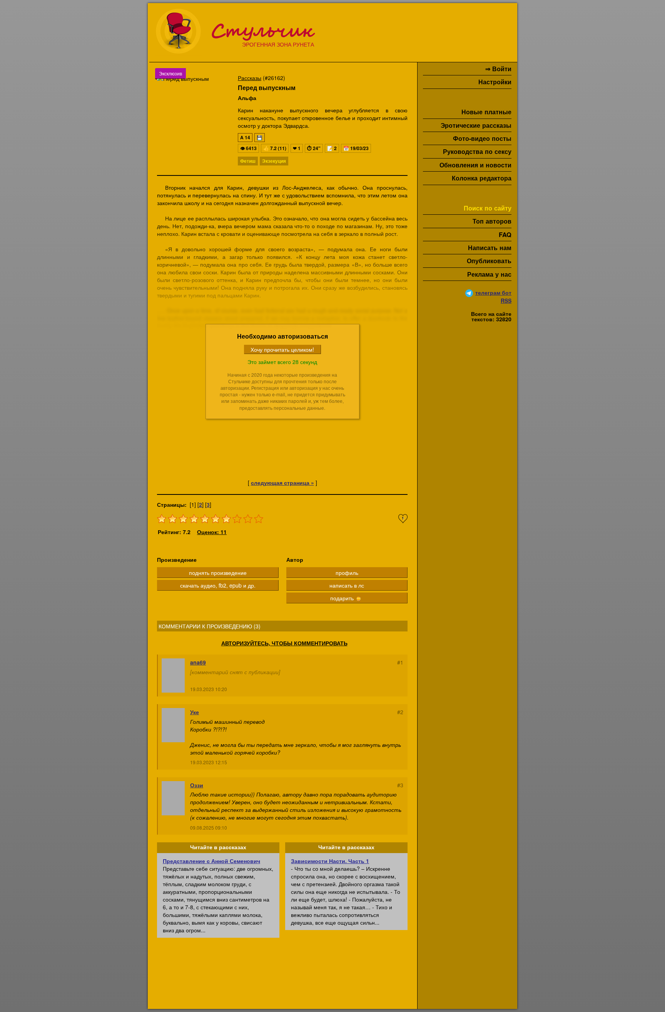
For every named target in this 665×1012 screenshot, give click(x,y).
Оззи (196, 785)
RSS (506, 300)
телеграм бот (493, 292)
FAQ (505, 234)
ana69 (198, 662)
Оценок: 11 (212, 532)
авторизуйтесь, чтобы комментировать (284, 643)
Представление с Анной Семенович (211, 861)
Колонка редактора (481, 178)
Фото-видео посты (482, 138)
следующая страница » (282, 482)
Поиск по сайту (487, 208)
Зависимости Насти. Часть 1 (330, 861)
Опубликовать (489, 260)
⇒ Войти (498, 68)
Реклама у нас (489, 274)
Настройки (494, 81)
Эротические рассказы (476, 125)
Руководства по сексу (477, 151)
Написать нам (489, 247)
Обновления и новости (475, 164)
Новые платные (486, 111)
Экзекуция (274, 160)
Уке (194, 712)
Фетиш (248, 160)
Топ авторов (492, 221)
